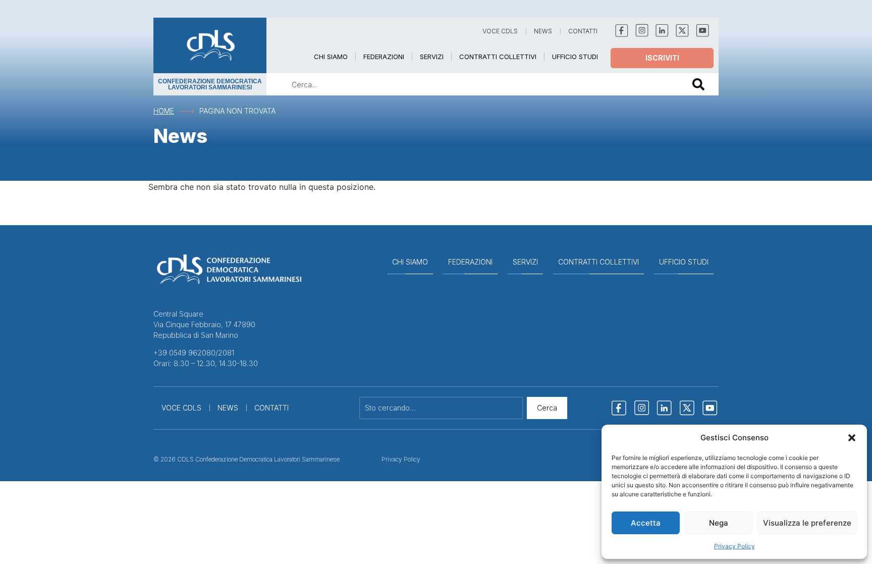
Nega (718, 523)
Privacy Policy (734, 546)
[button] (852, 438)
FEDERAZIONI (383, 57)
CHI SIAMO (331, 57)
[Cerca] (700, 84)
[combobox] (472, 84)
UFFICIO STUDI (575, 57)
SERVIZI (432, 57)
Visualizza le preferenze (807, 523)
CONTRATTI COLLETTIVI (497, 57)
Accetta (646, 523)
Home (163, 111)
